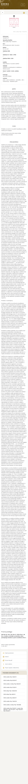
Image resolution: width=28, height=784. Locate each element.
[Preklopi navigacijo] (23, 4)
